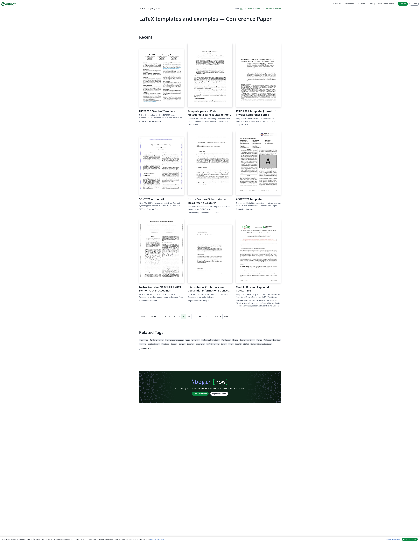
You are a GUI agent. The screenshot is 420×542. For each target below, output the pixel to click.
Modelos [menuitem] (361, 4)
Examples (258, 9)
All (241, 9)
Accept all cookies (409, 539)
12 (200, 316)
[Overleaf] (8, 3)
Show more (145, 349)
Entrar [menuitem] (414, 4)
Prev (153, 316)
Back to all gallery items (150, 9)
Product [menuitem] (336, 4)
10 (189, 316)
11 (194, 316)
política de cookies (157, 539)
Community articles (273, 9)
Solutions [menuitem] (349, 4)
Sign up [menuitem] (403, 4)
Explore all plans (219, 393)
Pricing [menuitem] (372, 4)
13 (205, 316)
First (144, 316)
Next (218, 316)
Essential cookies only (392, 539)
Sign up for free (200, 393)
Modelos (248, 9)
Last (227, 316)
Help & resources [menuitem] (385, 4)
